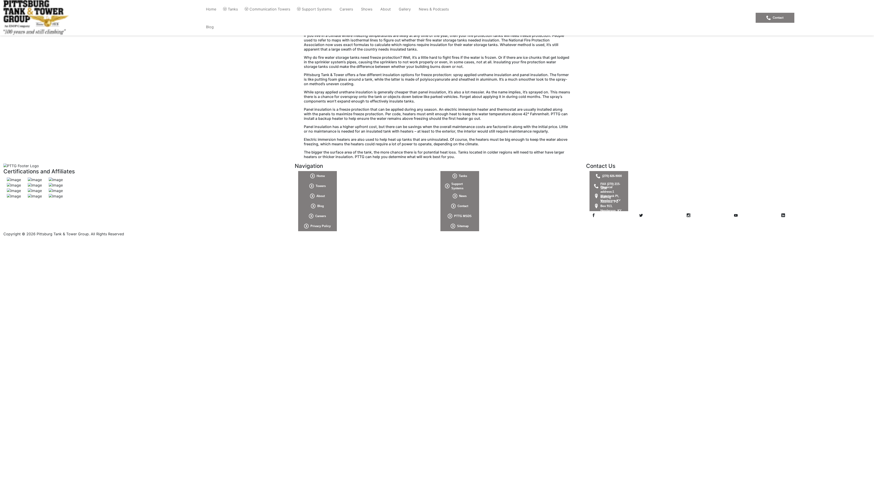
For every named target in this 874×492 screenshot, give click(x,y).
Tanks (233, 9)
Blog (210, 27)
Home (211, 9)
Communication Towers (269, 9)
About (385, 9)
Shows (366, 9)
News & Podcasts (434, 9)
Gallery (405, 9)
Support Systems (317, 9)
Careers (346, 9)
